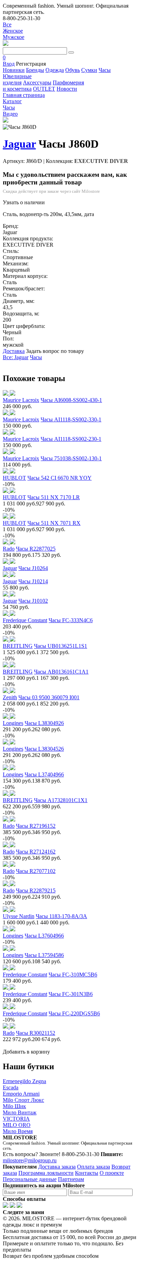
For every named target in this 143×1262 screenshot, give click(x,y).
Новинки (14, 70)
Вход (9, 64)
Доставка (14, 351)
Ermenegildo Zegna (24, 1081)
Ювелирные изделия (17, 79)
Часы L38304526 (44, 749)
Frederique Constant (25, 620)
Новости (67, 89)
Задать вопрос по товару (55, 351)
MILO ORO (17, 1125)
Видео (10, 114)
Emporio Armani (21, 1094)
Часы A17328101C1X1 (60, 800)
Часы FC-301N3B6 (71, 994)
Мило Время (18, 1131)
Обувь (72, 70)
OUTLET (44, 89)
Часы (105, 70)
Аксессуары (37, 82)
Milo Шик (14, 1106)
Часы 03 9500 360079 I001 (48, 697)
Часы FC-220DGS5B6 (74, 1013)
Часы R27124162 (36, 852)
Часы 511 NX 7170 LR (53, 497)
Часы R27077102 (36, 871)
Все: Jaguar (15, 357)
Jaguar (19, 144)
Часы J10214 (33, 581)
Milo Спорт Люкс (23, 1100)
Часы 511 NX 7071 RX (54, 523)
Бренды (35, 70)
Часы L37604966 (44, 936)
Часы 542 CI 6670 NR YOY (59, 478)
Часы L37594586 (44, 955)
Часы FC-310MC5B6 (73, 975)
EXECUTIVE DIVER (101, 161)
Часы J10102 (33, 601)
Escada (10, 1087)
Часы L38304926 (44, 723)
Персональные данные (30, 1179)
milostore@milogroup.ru (30, 1160)
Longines (13, 723)
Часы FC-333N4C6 (71, 620)
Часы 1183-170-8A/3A (61, 916)
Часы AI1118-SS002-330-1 (71, 419)
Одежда (54, 70)
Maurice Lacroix (21, 400)
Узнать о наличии (24, 202)
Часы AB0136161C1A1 (61, 672)
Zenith (10, 697)
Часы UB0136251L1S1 (60, 646)
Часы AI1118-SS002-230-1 (71, 439)
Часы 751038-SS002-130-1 (71, 458)
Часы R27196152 (36, 826)
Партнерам (71, 1179)
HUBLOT (14, 478)
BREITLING (18, 646)
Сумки (89, 70)
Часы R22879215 (36, 890)
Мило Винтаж (19, 1112)
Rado (9, 549)
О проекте (112, 1173)
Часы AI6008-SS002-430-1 (71, 400)
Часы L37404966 (44, 774)
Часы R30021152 (35, 1033)
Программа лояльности (46, 1173)
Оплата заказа (93, 1167)
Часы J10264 (33, 568)
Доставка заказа (57, 1167)
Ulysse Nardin (18, 916)
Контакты (86, 1173)
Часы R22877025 (36, 549)
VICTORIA (16, 1119)
